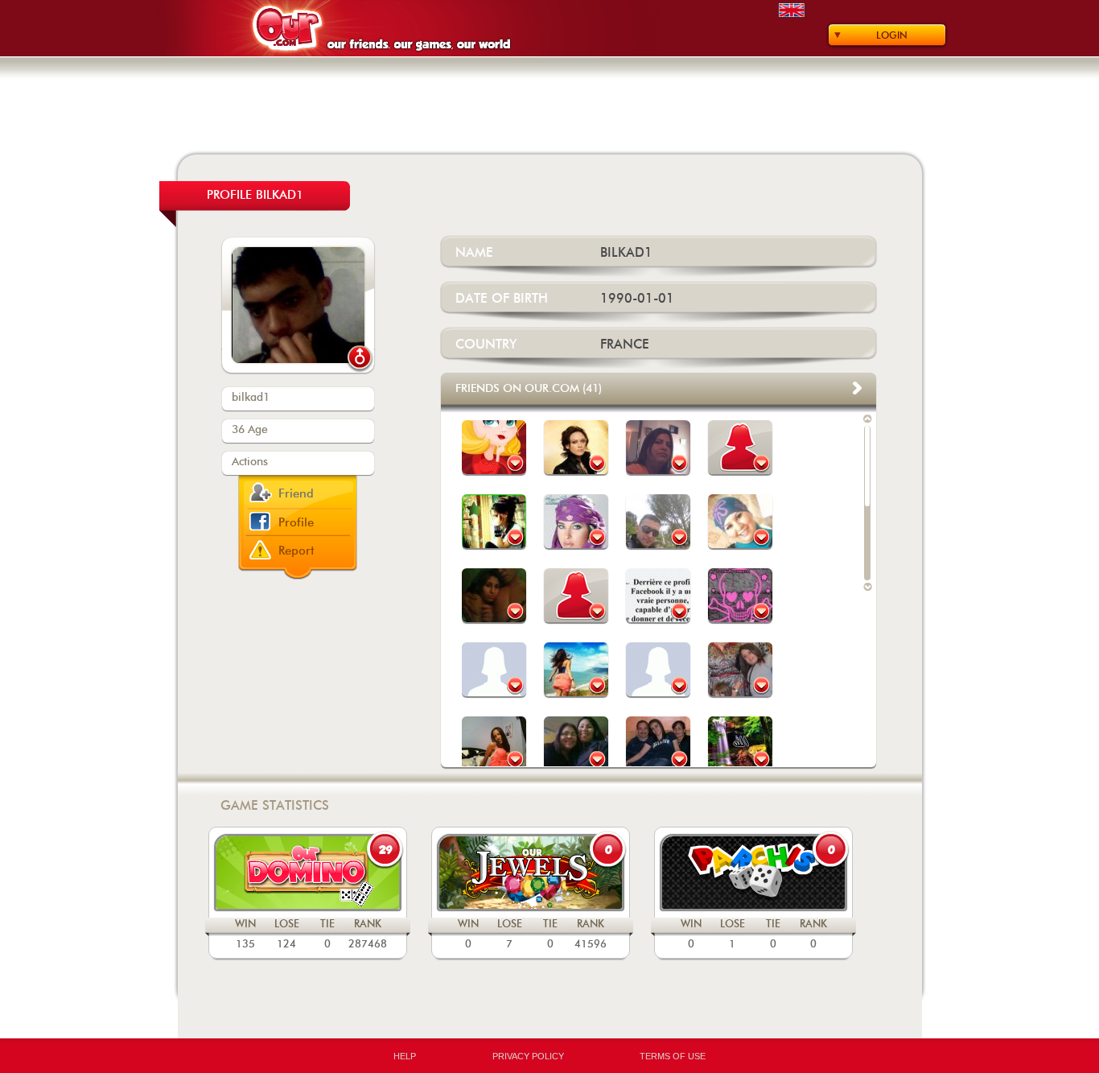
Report (296, 551)
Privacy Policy (528, 1056)
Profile (296, 523)
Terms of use (673, 1056)
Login (892, 35)
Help (404, 1056)
